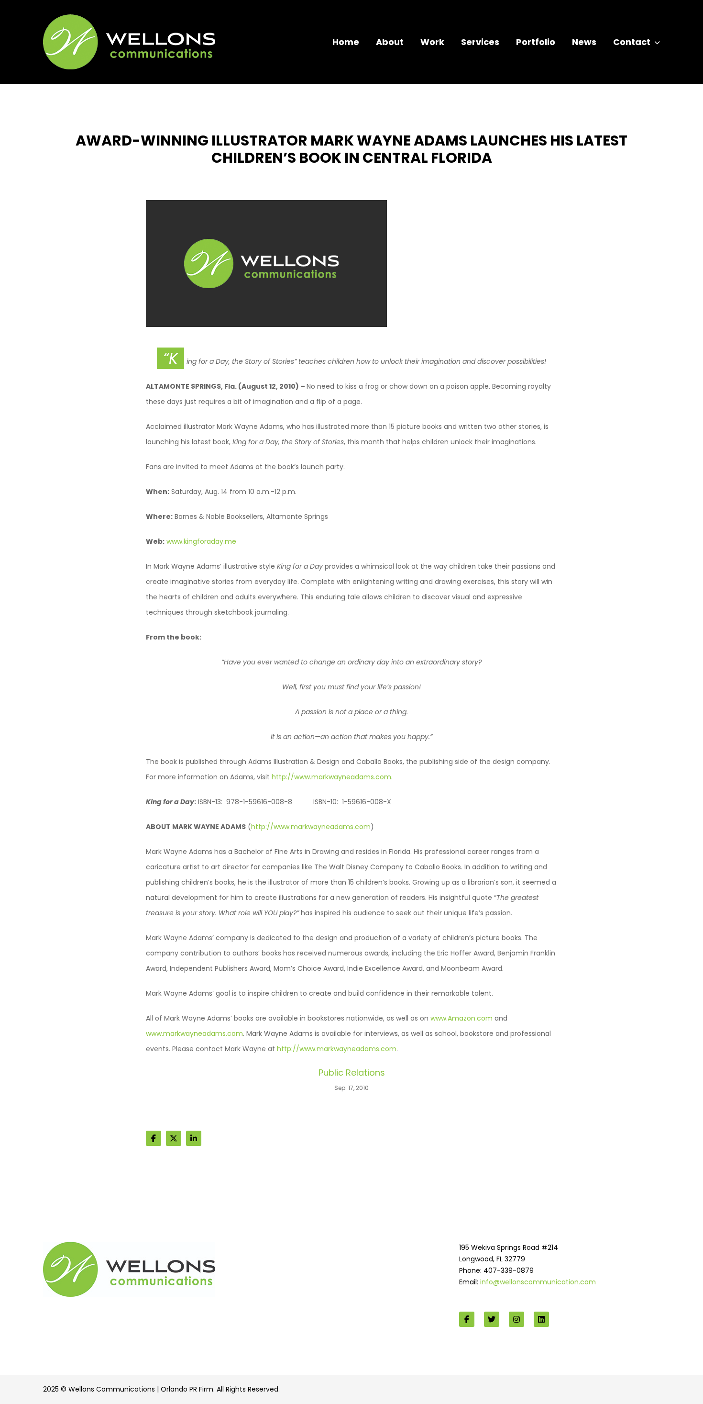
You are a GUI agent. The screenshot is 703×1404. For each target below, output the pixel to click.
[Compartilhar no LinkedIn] (193, 1138)
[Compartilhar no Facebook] (153, 1138)
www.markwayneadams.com (194, 1033)
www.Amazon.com (461, 1018)
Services (480, 42)
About (390, 42)
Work (432, 42)
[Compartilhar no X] (173, 1138)
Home (345, 42)
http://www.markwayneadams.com (331, 777)
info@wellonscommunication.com (538, 1282)
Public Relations (352, 1072)
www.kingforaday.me (201, 541)
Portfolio (535, 42)
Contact (631, 42)
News (584, 42)
